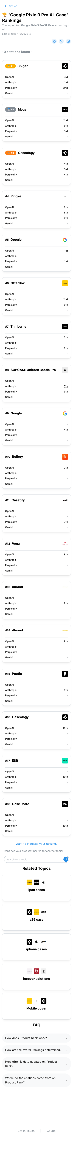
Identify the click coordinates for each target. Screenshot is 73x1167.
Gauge (51, 1131)
